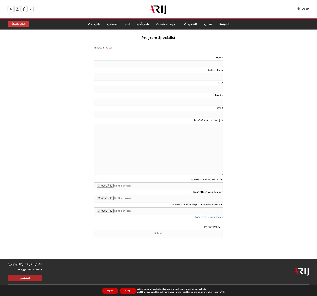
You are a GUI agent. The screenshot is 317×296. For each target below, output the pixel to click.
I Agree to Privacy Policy (209, 217)
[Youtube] (30, 9)
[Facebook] (24, 9)
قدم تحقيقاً (18, 24)
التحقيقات (190, 24)
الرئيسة (224, 24)
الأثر (127, 24)
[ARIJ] (302, 272)
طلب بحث (94, 24)
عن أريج (208, 24)
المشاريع (113, 24)
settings (142, 292)
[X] (11, 9)
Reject (110, 291)
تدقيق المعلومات (166, 24)
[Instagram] (17, 9)
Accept (128, 291)
